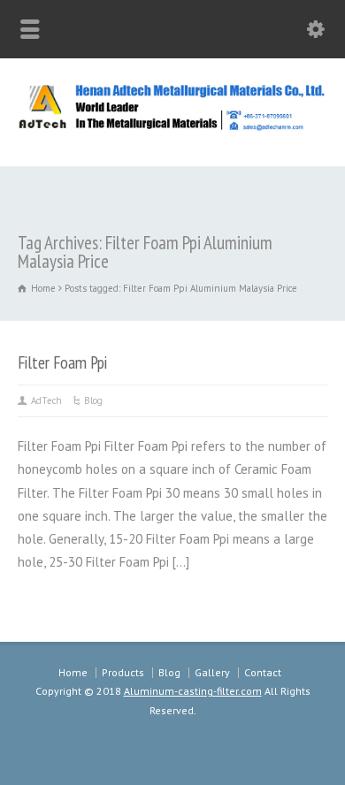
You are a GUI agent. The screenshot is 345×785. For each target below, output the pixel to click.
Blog (93, 400)
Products (123, 672)
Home (73, 672)
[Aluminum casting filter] (172, 127)
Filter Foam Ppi (62, 362)
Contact (262, 672)
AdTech (46, 400)
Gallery (212, 672)
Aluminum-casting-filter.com (193, 690)
